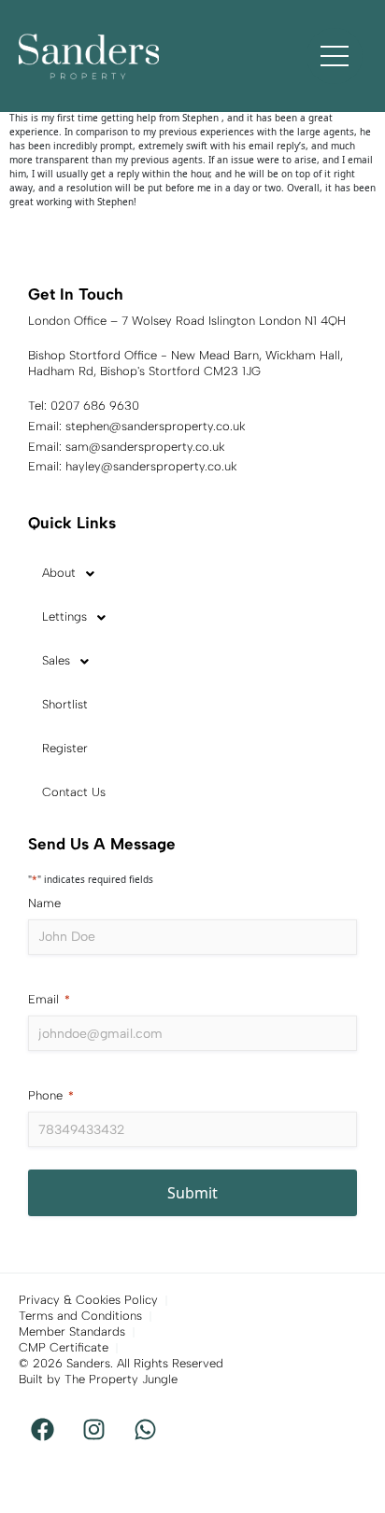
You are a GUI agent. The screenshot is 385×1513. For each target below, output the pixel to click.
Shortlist (65, 704)
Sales (56, 660)
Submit (192, 1193)
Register (65, 748)
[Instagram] (93, 1430)
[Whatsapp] (144, 1430)
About (59, 573)
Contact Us (74, 792)
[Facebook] (42, 1430)
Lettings (64, 616)
